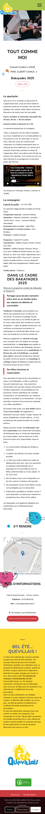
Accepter (35, 810)
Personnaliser (23, 810)
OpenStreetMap (19, 574)
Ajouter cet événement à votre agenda (22, 618)
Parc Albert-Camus (22, 71)
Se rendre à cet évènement (23, 612)
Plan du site (15, 795)
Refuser (10, 810)
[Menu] (38, 5)
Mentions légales (29, 795)
